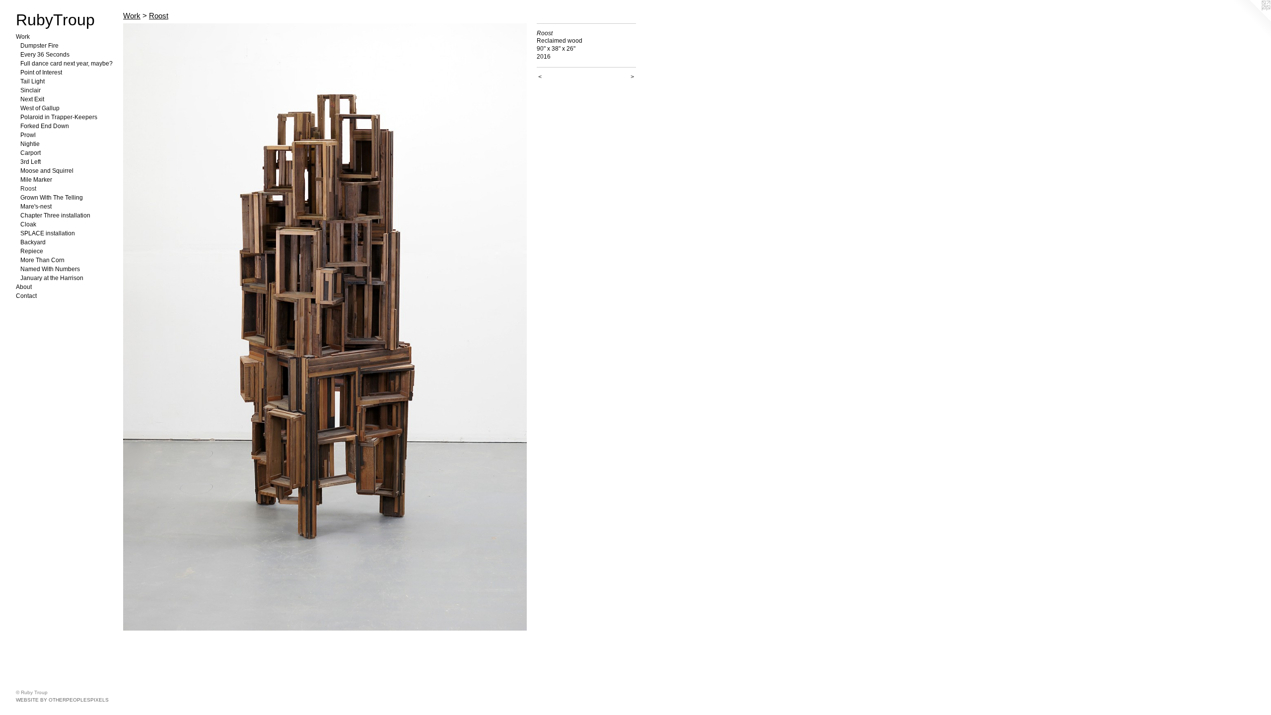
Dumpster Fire (39, 45)
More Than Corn (42, 260)
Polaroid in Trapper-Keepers (58, 117)
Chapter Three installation (55, 215)
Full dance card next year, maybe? (66, 63)
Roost (28, 188)
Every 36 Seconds (45, 54)
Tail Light (32, 81)
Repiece (31, 251)
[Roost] (325, 327)
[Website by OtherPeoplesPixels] (1251, 20)
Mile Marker (36, 179)
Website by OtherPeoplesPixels (62, 700)
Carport (30, 152)
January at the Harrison (51, 278)
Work (23, 36)
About (24, 287)
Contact (26, 295)
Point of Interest (41, 72)
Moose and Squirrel (46, 170)
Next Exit (32, 99)
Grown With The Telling (51, 197)
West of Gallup (40, 108)
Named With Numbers (50, 269)
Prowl (28, 135)
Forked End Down (44, 126)
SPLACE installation (47, 233)
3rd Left (30, 161)
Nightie (30, 144)
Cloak (28, 224)
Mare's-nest (36, 206)
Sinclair (30, 90)
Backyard (33, 242)
